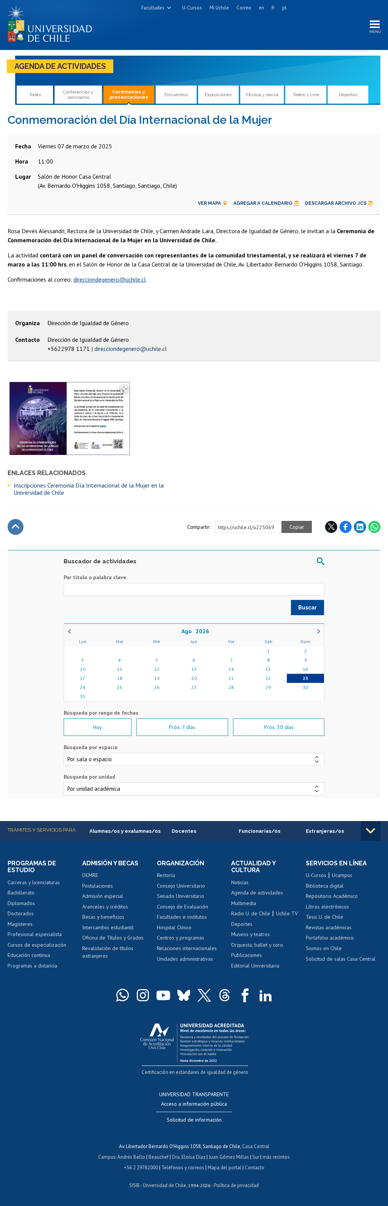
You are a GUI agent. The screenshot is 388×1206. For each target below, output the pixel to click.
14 (231, 669)
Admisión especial (102, 896)
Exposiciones (218, 94)
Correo (243, 8)
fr (273, 8)
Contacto (254, 1167)
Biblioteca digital (325, 885)
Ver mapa (209, 203)
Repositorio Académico (332, 896)
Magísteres (20, 924)
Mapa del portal (224, 1167)
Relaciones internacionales (187, 948)
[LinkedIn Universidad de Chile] (265, 995)
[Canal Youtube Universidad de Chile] (163, 995)
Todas (35, 94)
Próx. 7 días (182, 727)
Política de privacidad (236, 1185)
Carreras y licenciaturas (34, 882)
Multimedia (243, 903)
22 (268, 678)
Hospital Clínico (174, 927)
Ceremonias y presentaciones (129, 94)
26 (157, 687)
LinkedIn (360, 527)
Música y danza (262, 94)
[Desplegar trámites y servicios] (370, 831)
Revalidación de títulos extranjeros (107, 952)
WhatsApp (374, 527)
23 (305, 678)
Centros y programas (180, 937)
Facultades (152, 8)
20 (194, 678)
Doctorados (21, 913)
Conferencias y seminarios (78, 94)
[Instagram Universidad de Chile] (142, 995)
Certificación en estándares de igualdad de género (195, 1072)
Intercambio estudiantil (108, 927)
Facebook (346, 527)
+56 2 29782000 (141, 1167)
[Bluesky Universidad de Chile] (183, 995)
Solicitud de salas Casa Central (340, 958)
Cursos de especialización (37, 944)
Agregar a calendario (263, 203)
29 (268, 687)
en (261, 8)
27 (194, 687)
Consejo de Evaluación (182, 906)
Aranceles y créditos (105, 906)
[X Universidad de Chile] (204, 995)
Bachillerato (21, 892)
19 (157, 678)
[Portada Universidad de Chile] (53, 22)
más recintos (276, 1157)
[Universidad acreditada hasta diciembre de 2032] (194, 1041)
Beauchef (159, 1157)
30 (305, 687)
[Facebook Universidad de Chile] (245, 995)
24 (82, 687)
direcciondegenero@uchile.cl (110, 279)
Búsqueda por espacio (90, 747)
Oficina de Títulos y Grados (113, 937)
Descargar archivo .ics (335, 203)
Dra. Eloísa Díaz (188, 1157)
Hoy (97, 727)
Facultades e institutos (182, 916)
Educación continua (29, 955)
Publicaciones (246, 955)
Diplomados (21, 903)
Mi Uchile (219, 8)
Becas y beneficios (103, 916)
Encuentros (176, 94)
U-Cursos (192, 8)
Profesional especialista (35, 934)
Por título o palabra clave (95, 577)
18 (119, 678)
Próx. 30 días (279, 727)
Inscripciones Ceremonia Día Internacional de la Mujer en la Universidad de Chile (89, 489)
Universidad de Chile (164, 1185)
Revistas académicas (329, 927)
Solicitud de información (194, 1119)
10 (82, 669)
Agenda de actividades (60, 66)
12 (157, 669)
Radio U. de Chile (250, 913)
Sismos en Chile (324, 948)
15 (268, 669)
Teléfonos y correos (182, 1167)
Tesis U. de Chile (324, 916)
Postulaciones (97, 885)
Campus (107, 1157)
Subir (15, 527)
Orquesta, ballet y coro (257, 944)
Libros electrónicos (327, 906)
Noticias (240, 882)
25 (119, 687)
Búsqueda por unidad (89, 776)
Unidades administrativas (185, 958)
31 (82, 696)
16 (305, 669)
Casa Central (255, 1146)
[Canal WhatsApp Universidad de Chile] (122, 995)
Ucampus (342, 875)
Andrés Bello (131, 1157)
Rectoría (166, 875)
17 (82, 678)
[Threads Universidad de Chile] (224, 995)
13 (194, 669)
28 (231, 687)
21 (231, 678)
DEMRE (90, 875)
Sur (255, 1157)
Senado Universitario (180, 896)
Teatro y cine (306, 94)
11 (119, 669)
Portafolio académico (330, 937)
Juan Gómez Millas (229, 1157)
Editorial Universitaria (255, 965)
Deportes (348, 94)
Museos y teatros (250, 934)
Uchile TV (287, 913)
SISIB (134, 1185)
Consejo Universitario (181, 885)
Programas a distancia (32, 965)
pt (284, 8)
